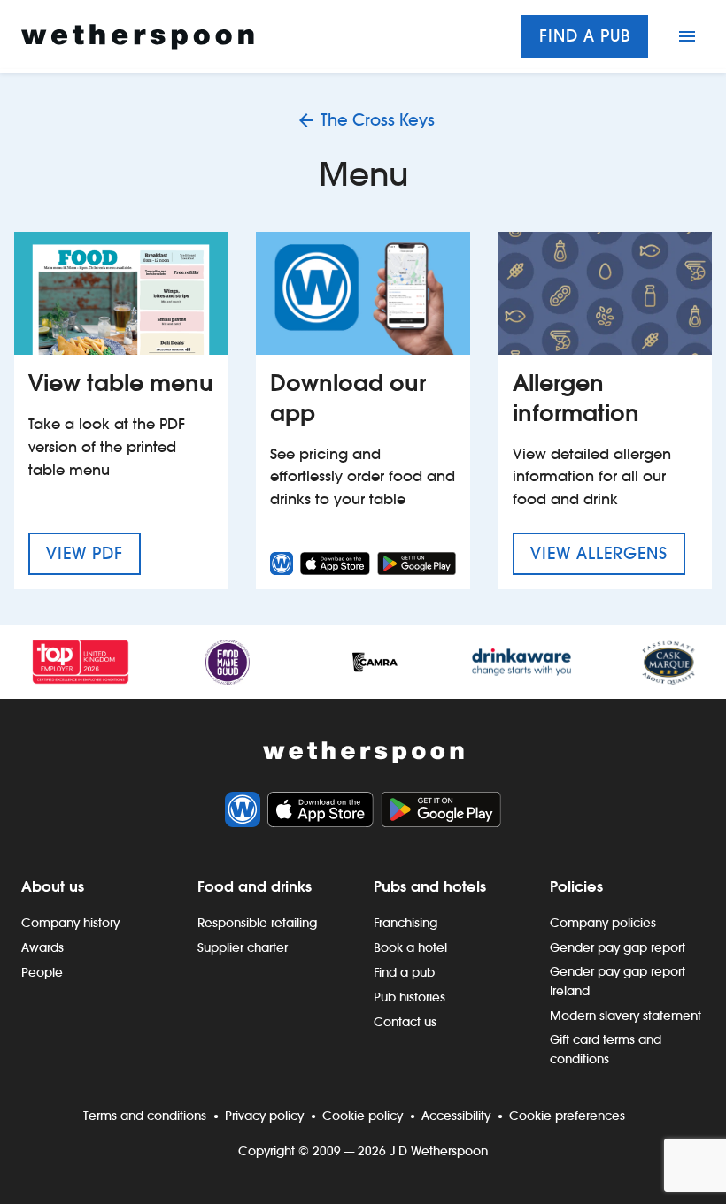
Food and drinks (254, 886)
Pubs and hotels (430, 886)
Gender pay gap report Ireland (617, 981)
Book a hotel (410, 947)
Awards (42, 947)
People (42, 972)
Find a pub (584, 36)
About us (52, 886)
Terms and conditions (144, 1115)
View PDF (93, 553)
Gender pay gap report (617, 947)
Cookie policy (362, 1115)
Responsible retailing (257, 923)
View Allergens (607, 553)
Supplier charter (242, 947)
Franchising (405, 923)
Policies (576, 886)
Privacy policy (264, 1115)
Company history (70, 923)
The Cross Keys (378, 120)
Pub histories (409, 997)
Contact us (405, 1022)
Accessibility (455, 1115)
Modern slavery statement (625, 1016)
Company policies (603, 923)
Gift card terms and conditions (605, 1049)
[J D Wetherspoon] (137, 37)
